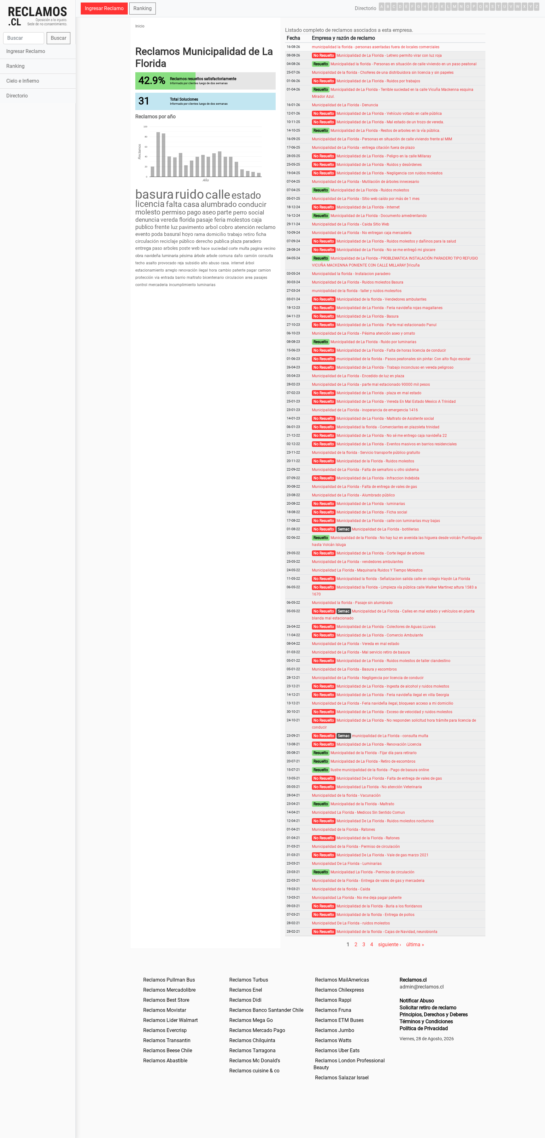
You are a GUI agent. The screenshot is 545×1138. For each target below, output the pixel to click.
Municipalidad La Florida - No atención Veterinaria (379, 787)
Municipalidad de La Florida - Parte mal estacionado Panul (387, 325)
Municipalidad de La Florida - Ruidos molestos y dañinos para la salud (396, 241)
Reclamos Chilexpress (339, 990)
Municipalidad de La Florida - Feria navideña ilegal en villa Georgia (393, 695)
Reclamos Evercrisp (165, 1030)
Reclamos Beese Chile (167, 1050)
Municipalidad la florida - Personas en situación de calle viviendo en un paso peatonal (404, 64)
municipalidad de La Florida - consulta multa (390, 736)
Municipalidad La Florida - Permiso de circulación (372, 872)
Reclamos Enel (245, 990)
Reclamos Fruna (333, 1010)
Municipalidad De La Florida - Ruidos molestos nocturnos (385, 821)
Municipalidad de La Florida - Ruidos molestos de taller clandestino (393, 661)
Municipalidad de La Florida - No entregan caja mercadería (362, 233)
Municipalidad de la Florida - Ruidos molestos (375, 461)
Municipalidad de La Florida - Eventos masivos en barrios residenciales (397, 444)
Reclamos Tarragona (252, 1050)
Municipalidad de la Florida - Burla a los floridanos (379, 906)
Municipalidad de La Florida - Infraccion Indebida (378, 478)
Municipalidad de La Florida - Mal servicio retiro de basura (361, 652)
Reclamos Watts (333, 1040)
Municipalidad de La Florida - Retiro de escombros (373, 761)
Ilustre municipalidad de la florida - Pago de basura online (380, 770)
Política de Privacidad (424, 1028)
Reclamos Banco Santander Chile (266, 1010)
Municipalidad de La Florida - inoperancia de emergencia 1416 (365, 410)
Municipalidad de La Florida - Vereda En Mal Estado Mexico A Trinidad (396, 401)
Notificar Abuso (417, 1001)
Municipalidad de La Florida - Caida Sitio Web (350, 224)
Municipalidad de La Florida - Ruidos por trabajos (378, 81)
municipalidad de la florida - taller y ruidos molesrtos (356, 291)
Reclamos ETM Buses (339, 1020)
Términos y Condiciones (426, 1021)
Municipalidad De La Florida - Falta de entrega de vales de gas (389, 778)
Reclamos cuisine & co (254, 1071)
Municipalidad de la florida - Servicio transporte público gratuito (366, 452)
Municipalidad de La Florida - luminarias (371, 504)
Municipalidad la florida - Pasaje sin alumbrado (352, 603)
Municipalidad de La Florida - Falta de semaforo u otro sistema (365, 469)
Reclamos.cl (413, 980)
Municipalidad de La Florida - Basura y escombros (354, 669)
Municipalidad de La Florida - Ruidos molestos (370, 190)
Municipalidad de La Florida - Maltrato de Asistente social (385, 418)
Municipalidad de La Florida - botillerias (385, 529)
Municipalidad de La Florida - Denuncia (345, 105)
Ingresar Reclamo (25, 51)
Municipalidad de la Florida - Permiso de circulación (356, 846)
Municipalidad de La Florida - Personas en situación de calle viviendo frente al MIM (382, 139)
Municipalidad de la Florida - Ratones (343, 829)
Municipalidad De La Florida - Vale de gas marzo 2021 (383, 855)
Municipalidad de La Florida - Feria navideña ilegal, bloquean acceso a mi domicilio (382, 703)
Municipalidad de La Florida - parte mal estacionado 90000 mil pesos (371, 384)
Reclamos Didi (245, 1000)
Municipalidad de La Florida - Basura (368, 316)
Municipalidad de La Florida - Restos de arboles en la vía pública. (385, 130)
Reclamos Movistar (164, 1010)
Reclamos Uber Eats (337, 1050)
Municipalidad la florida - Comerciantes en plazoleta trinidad (388, 427)
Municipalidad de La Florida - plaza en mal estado (379, 393)
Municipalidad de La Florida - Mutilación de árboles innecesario (365, 181)
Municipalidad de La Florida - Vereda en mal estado (355, 644)
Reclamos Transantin (166, 1040)
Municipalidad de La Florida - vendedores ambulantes (357, 562)
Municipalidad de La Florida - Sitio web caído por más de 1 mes (365, 199)
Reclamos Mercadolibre (169, 990)
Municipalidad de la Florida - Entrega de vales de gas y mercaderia (368, 880)
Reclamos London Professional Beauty (349, 1064)
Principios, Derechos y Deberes (434, 1015)
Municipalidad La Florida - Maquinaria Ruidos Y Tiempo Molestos (367, 570)
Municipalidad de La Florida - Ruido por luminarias (373, 342)
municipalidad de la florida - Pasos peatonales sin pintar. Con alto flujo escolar (404, 359)
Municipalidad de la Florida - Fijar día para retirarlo (374, 753)
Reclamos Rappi (333, 1000)
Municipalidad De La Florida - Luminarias (347, 863)
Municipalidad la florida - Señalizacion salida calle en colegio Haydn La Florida (403, 579)
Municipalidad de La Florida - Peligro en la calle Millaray (384, 156)
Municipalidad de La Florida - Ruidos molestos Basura (357, 282)
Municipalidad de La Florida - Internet (368, 207)
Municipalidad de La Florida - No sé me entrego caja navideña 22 (392, 435)
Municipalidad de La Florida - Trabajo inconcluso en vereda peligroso (395, 367)
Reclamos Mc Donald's (254, 1061)
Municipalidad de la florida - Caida (341, 889)
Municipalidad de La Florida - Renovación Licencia (379, 744)
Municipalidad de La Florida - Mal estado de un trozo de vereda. (390, 122)
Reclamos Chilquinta (252, 1040)
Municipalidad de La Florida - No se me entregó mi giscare (386, 250)
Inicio (139, 26)
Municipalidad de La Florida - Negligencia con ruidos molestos (389, 173)
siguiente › (389, 944)
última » (415, 944)
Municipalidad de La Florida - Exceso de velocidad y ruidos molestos (394, 712)
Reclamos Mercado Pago (257, 1030)
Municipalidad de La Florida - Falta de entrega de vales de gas (364, 486)
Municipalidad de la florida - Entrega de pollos (375, 914)
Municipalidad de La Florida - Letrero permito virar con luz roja (389, 55)
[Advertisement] (37, 204)
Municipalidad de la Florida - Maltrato (362, 804)
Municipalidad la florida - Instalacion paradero (351, 274)
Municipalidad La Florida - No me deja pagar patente (356, 897)
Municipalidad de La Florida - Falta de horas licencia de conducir (391, 350)
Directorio (17, 96)
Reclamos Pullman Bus (169, 980)
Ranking (15, 66)
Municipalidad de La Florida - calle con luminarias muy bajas (388, 521)
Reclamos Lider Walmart (170, 1020)
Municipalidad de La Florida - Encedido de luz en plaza (358, 376)
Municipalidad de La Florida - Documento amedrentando (379, 216)
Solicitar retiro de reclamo (428, 1008)
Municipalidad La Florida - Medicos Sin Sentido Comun (358, 812)
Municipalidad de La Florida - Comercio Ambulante (380, 635)
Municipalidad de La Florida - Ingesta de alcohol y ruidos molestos (393, 686)
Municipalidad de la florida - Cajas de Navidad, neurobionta (387, 932)
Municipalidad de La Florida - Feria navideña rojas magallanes (389, 308)
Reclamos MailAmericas (342, 980)
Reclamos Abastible (165, 1061)
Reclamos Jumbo (334, 1030)
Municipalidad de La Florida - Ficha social (372, 512)
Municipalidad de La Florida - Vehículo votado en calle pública (389, 113)
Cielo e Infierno (22, 81)
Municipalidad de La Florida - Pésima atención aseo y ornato (363, 333)
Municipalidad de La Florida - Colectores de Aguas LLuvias (386, 627)
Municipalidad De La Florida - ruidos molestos (351, 923)
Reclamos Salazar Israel (342, 1078)
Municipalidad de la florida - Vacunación (346, 795)
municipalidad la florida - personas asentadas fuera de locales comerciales (375, 47)
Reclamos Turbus (248, 980)
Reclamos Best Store (166, 1000)
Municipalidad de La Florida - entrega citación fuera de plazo (363, 147)
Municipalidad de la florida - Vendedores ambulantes (381, 299)
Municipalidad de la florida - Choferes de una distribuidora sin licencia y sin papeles (383, 72)
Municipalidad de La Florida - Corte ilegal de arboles (381, 553)
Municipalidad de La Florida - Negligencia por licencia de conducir (368, 678)
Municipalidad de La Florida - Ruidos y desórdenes (379, 164)
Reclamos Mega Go (251, 1020)
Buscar (58, 38)
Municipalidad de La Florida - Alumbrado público (353, 495)
